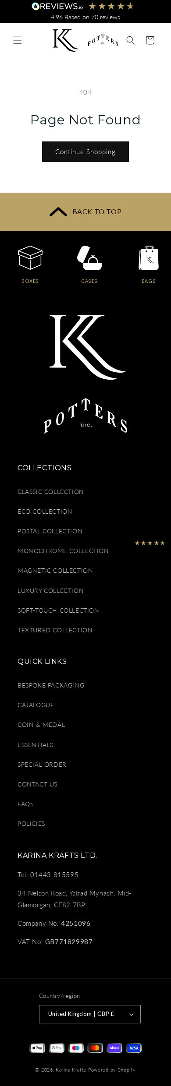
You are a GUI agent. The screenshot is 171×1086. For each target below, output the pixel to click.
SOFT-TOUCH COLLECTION (59, 610)
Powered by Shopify (112, 1069)
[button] (17, 40)
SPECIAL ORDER (42, 764)
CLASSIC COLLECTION (51, 491)
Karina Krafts (71, 1069)
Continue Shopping (85, 151)
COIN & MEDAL (41, 724)
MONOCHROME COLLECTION (63, 550)
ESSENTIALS (35, 744)
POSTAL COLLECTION (50, 531)
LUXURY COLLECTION (51, 590)
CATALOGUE (36, 705)
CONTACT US (37, 784)
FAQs (25, 803)
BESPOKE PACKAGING (51, 685)
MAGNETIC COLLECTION (55, 570)
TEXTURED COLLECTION (55, 630)
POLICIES (31, 823)
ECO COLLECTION (45, 511)
